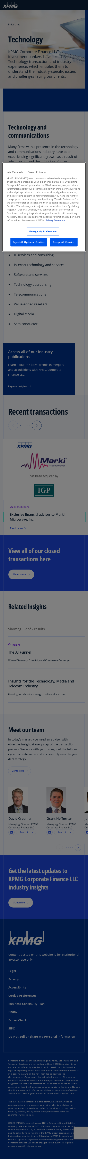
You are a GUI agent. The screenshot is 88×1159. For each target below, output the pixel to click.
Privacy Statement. (56, 220)
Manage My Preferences (43, 231)
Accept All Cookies (63, 241)
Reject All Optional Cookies (28, 241)
